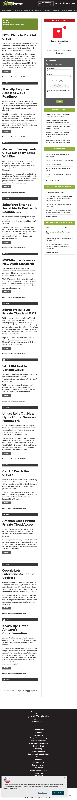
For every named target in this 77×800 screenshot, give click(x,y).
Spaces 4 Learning (38, 765)
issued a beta (21, 329)
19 (31, 690)
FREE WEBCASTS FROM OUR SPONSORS (59, 187)
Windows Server (67, 10)
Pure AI (38, 757)
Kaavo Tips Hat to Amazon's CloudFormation (15, 630)
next (70, 33)
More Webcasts (51, 216)
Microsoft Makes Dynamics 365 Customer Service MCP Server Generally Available (58, 141)
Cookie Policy (14, 788)
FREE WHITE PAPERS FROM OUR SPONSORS (59, 222)
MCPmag (38, 749)
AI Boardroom (38, 730)
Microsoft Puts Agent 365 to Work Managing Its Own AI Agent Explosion (57, 121)
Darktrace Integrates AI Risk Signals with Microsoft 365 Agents (58, 127)
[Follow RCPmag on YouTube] (67, 4)
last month (15, 648)
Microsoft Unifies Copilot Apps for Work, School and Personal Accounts (58, 115)
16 (23, 690)
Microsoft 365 (28, 10)
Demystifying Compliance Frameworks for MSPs (58, 233)
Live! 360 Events (39, 746)
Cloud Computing (7, 10)
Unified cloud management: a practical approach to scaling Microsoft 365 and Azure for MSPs (57, 246)
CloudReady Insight (9, 114)
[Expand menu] (73, 4)
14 (18, 690)
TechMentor (38, 768)
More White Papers (52, 252)
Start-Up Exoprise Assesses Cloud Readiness (15, 93)
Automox (59, 44)
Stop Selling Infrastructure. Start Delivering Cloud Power (59, 205)
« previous (6, 690)
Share (8, 83)
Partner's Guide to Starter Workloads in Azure (58, 169)
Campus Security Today (38, 738)
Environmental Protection (38, 743)
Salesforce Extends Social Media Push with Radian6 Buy (19, 208)
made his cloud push (17, 492)
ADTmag (38, 732)
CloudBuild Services (9, 445)
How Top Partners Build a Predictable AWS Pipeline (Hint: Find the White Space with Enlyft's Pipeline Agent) (59, 198)
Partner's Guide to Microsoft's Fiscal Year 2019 (58, 175)
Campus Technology (38, 741)
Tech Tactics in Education (38, 770)
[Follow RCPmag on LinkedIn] (56, 4)
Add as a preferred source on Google (47, 3)
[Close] (64, 778)
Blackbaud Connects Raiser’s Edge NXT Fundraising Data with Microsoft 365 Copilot (58, 134)
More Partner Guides (53, 181)
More (6, 71)
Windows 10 (18, 10)
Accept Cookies (58, 793)
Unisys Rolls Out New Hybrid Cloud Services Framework (19, 417)
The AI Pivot (38, 773)
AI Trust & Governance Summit (55, 192)
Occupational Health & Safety (38, 754)
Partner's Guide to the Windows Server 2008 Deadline (57, 155)
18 (28, 690)
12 (13, 690)
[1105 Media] (38, 722)
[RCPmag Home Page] (12, 4)
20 (34, 690)
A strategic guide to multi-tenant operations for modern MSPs (59, 239)
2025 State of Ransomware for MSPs (57, 228)
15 (20, 690)
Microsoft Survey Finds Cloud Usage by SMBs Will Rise (19, 153)
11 (10, 690)
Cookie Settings (42, 793)
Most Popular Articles (59, 110)
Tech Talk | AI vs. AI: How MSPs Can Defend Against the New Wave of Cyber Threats (59, 211)
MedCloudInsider (38, 751)
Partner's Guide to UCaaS (53, 164)
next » (20, 694)
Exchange (38, 10)
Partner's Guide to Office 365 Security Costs (59, 160)
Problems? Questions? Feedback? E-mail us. (38, 798)
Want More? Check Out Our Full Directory (59, 52)
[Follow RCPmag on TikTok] (61, 4)
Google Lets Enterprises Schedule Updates (18, 574)
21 (36, 690)
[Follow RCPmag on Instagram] (64, 4)
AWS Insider (38, 735)
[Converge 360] (38, 716)
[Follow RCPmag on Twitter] (58, 4)
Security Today (38, 762)
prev (48, 33)
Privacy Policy (59, 81)
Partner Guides (59, 149)
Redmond (38, 759)
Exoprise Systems (15, 101)
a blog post (11, 344)
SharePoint (47, 10)
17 (26, 690)
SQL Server (56, 10)
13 (15, 690)
